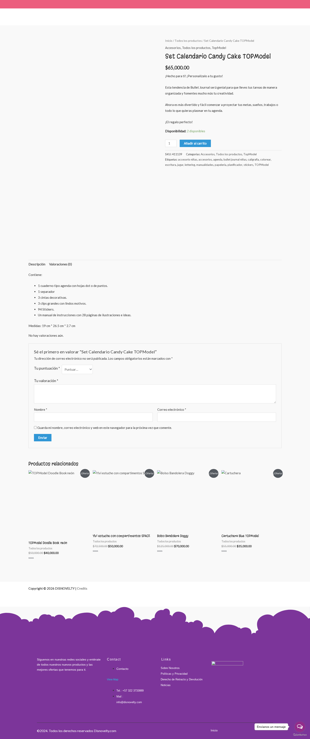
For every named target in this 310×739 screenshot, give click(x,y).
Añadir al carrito (195, 143)
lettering (190, 164)
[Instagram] (45, 684)
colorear (265, 159)
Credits (82, 588)
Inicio (168, 40)
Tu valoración (46, 380)
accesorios (205, 159)
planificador (235, 164)
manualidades (204, 164)
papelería (220, 164)
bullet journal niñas (235, 159)
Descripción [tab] (36, 264)
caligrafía (253, 159)
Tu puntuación (47, 368)
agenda (217, 159)
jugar (180, 164)
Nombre (40, 409)
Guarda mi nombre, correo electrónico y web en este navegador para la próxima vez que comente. (104, 428)
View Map (112, 679)
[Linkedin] (52, 684)
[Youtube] (59, 684)
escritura (170, 164)
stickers (248, 164)
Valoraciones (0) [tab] (60, 264)
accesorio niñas (187, 159)
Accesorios (173, 48)
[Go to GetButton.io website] (300, 735)
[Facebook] (38, 684)
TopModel (219, 48)
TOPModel (262, 164)
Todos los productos (188, 40)
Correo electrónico (171, 409)
